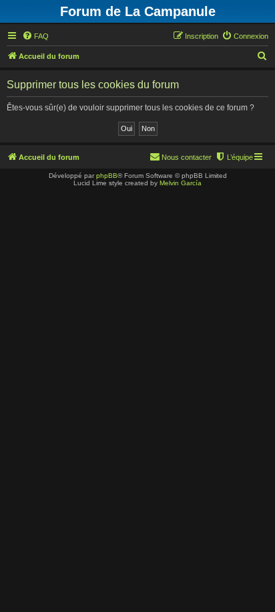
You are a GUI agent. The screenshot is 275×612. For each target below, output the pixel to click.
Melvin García (181, 183)
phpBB (106, 175)
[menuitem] (35, 36)
